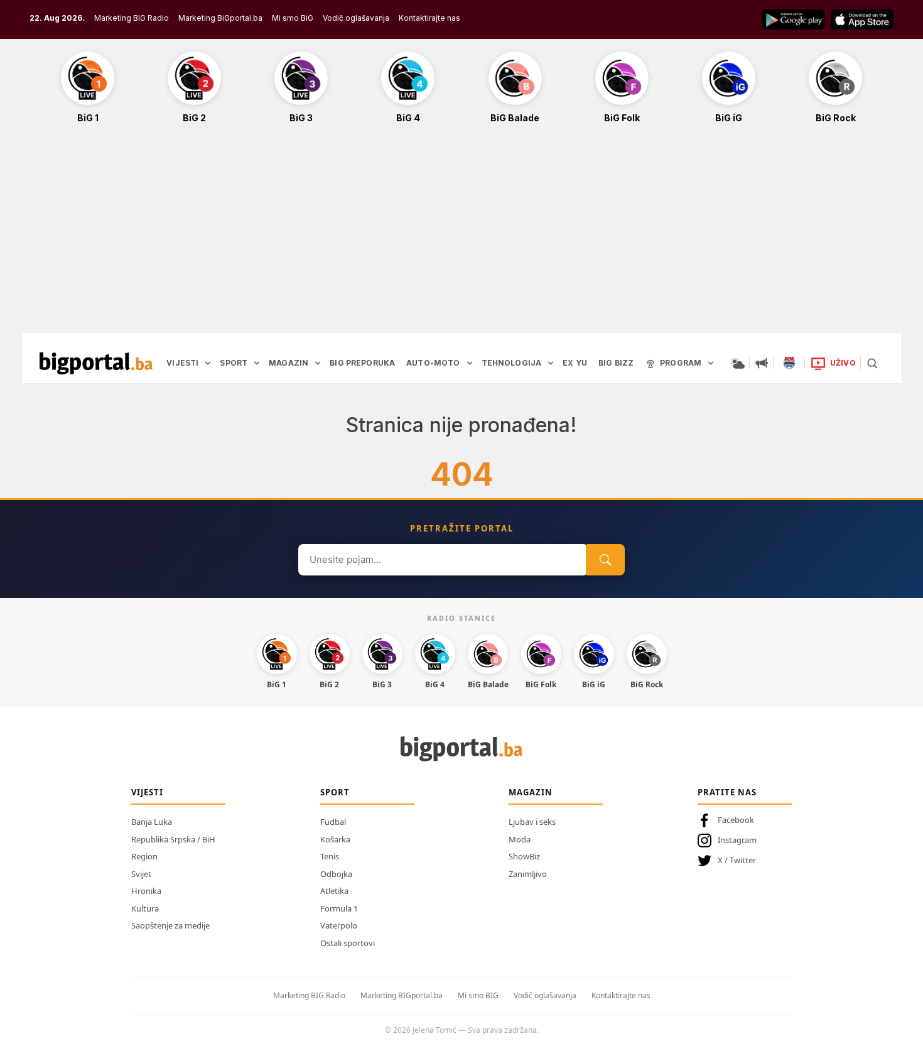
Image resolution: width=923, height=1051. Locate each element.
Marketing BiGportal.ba (220, 18)
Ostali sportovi (347, 943)
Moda (520, 839)
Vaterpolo (338, 925)
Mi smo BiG (292, 18)
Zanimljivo (528, 873)
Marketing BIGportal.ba (401, 995)
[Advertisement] (461, 235)
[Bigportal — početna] (96, 363)
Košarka (335, 839)
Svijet (141, 873)
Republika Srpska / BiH (173, 839)
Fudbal (333, 821)
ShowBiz (524, 856)
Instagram (737, 840)
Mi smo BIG (478, 995)
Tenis (329, 856)
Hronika (146, 890)
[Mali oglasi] (762, 363)
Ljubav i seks (532, 821)
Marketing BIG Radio (131, 18)
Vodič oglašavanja (356, 18)
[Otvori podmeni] (207, 363)
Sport (335, 792)
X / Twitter (737, 860)
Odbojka (336, 873)
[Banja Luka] (789, 363)
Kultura (145, 908)
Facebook (736, 819)
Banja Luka (151, 821)
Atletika (334, 890)
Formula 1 (339, 908)
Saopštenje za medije (170, 925)
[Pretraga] (872, 363)
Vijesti (147, 792)
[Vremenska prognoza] (738, 363)
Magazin (531, 792)
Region (144, 856)
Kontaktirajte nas (429, 18)
